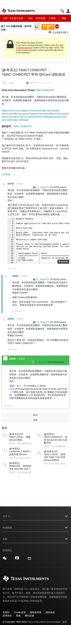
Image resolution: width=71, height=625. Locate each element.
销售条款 (50, 612)
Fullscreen (63, 261)
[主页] (18, 11)
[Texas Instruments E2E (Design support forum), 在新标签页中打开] (17, 559)
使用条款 (7, 615)
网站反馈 (29, 615)
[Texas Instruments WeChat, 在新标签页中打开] (5, 559)
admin (11, 83)
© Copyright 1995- (15, 622)
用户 (68, 11)
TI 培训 (52, 18)
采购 (5, 539)
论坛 (30, 18)
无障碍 (6, 612)
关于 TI (6, 516)
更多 (64, 18)
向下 (16, 269)
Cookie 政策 (20, 612)
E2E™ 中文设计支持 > (14, 18)
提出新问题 (57, 26)
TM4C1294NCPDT (45, 90)
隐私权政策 (35, 612)
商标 (18, 615)
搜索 (62, 11)
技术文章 (40, 18)
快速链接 (7, 527)
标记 (35, 415)
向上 (8, 269)
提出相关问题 (48, 27)
